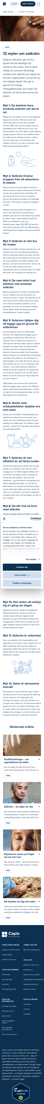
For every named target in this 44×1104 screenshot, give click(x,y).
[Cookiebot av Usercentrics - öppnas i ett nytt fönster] (31, 519)
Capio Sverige (8, 12)
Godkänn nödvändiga (22, 583)
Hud (7, 47)
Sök (15, 4)
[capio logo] (11, 934)
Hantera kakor (21, 575)
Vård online (27, 4)
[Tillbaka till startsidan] (4, 3)
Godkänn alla (22, 567)
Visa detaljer (31, 559)
